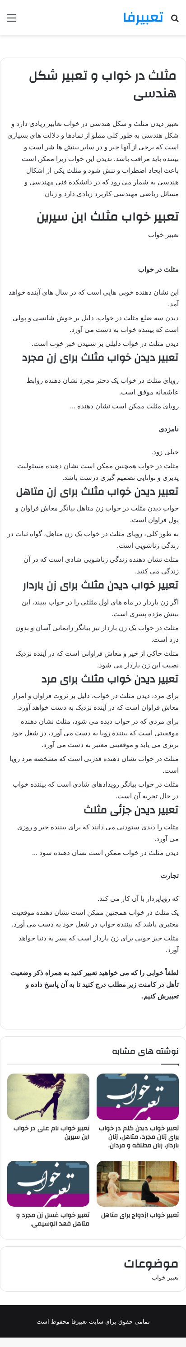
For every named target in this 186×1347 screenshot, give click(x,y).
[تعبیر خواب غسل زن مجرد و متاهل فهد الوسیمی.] (48, 1184)
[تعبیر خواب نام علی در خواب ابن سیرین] (48, 1097)
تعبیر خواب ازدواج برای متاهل (140, 1215)
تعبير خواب (165, 1277)
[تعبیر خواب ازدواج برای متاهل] (138, 1184)
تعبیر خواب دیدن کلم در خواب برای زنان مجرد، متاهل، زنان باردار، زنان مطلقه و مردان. (139, 1137)
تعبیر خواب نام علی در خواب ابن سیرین (51, 1133)
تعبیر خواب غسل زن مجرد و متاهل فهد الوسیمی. (52, 1219)
